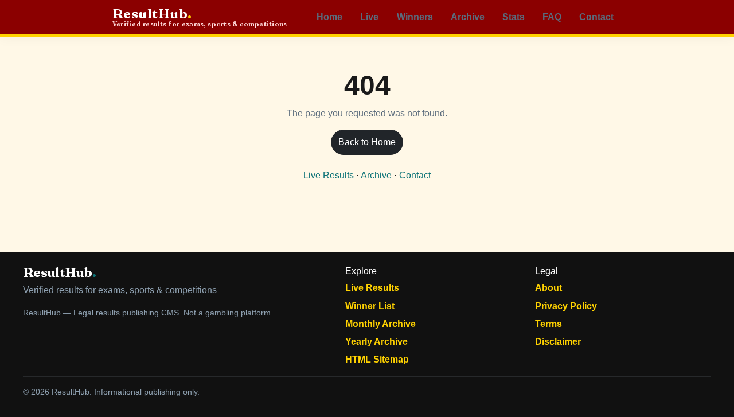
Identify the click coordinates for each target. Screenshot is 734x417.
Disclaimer (558, 341)
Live (369, 17)
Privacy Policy (566, 306)
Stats (513, 17)
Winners (415, 17)
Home (329, 17)
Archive (468, 17)
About (548, 288)
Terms (548, 324)
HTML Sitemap (377, 359)
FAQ (551, 17)
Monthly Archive (380, 324)
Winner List (370, 306)
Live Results (328, 175)
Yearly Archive (376, 341)
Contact (596, 17)
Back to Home (367, 142)
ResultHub (199, 17)
